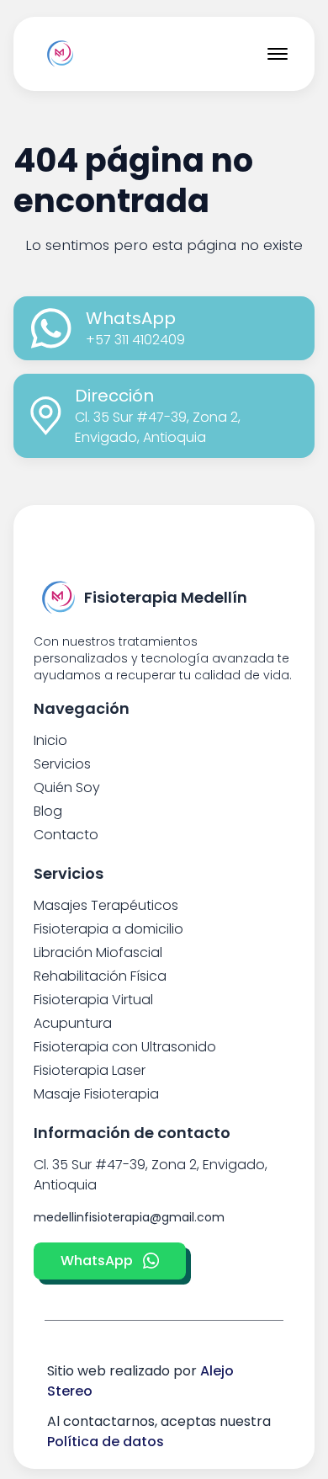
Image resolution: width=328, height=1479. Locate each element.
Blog (48, 811)
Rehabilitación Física (100, 976)
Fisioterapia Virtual (93, 999)
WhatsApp (97, 1260)
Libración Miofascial (98, 952)
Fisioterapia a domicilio (108, 929)
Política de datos (105, 1441)
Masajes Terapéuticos (106, 905)
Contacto (66, 834)
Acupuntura (73, 1023)
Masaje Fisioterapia (96, 1094)
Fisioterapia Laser (89, 1070)
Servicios (62, 764)
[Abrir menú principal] (277, 54)
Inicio (50, 740)
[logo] (60, 54)
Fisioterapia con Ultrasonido (125, 1046)
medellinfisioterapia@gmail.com (129, 1217)
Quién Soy (67, 787)
